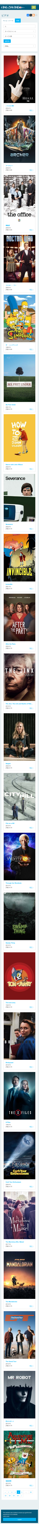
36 (18, 1496)
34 (9, 1496)
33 (5, 1496)
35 (14, 1496)
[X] (31, 15)
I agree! (20, 1519)
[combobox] (19, 31)
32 (31, 1492)
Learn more (6, 1516)
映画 (17, 21)
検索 (6, 41)
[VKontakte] (28, 15)
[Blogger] (33, 15)
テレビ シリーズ (8, 21)
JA (23, 7)
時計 (31, 110)
